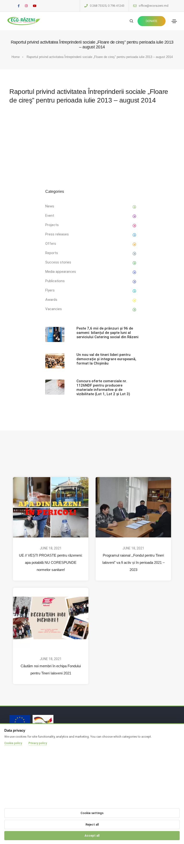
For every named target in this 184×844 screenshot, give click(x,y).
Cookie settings (92, 813)
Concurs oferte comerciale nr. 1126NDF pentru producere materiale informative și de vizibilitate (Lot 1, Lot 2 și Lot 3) (103, 387)
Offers (50, 243)
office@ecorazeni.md (153, 5)
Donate (151, 21)
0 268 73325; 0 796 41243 (107, 5)
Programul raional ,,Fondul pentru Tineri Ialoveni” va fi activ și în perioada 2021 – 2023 (133, 562)
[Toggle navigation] (174, 21)
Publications (55, 281)
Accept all (92, 835)
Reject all (92, 824)
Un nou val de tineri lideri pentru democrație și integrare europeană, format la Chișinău (106, 359)
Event (49, 215)
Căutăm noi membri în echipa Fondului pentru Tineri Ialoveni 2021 (51, 669)
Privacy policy (38, 743)
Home (16, 57)
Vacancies (53, 309)
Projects (52, 225)
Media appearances (60, 271)
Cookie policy (13, 743)
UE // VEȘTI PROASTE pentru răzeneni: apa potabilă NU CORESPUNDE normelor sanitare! (50, 562)
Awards (51, 299)
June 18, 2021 (51, 548)
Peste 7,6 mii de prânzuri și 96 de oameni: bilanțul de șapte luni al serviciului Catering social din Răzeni (107, 332)
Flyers (50, 290)
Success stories (58, 262)
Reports (51, 253)
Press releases (57, 234)
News (49, 206)
